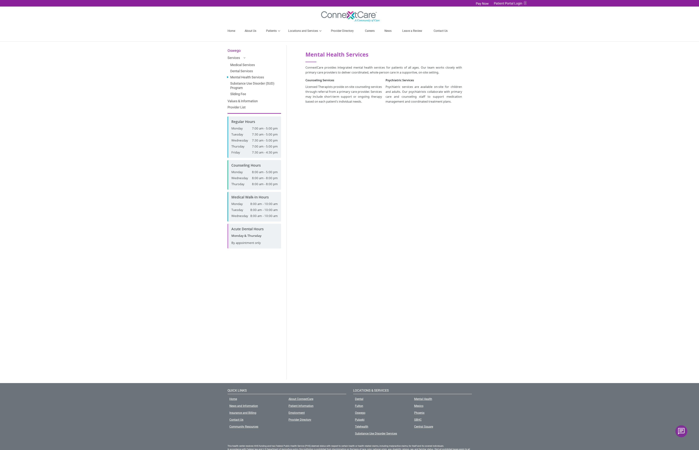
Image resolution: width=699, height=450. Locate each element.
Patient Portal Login (508, 3)
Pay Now (482, 3)
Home (231, 31)
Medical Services (242, 65)
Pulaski (359, 419)
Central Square (423, 426)
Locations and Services (303, 31)
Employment (297, 413)
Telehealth (361, 426)
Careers (370, 31)
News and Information (243, 406)
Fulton (359, 406)
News (388, 31)
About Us (250, 31)
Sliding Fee (238, 94)
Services (234, 58)
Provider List (237, 107)
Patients (271, 31)
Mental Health (423, 399)
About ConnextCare (301, 399)
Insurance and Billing (242, 413)
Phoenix (419, 413)
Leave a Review (412, 31)
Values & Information (243, 101)
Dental (359, 399)
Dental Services (241, 71)
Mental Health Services (247, 77)
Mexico (418, 406)
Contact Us (441, 31)
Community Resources (243, 426)
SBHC (418, 419)
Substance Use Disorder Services (376, 433)
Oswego (360, 413)
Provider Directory (342, 31)
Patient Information (301, 406)
